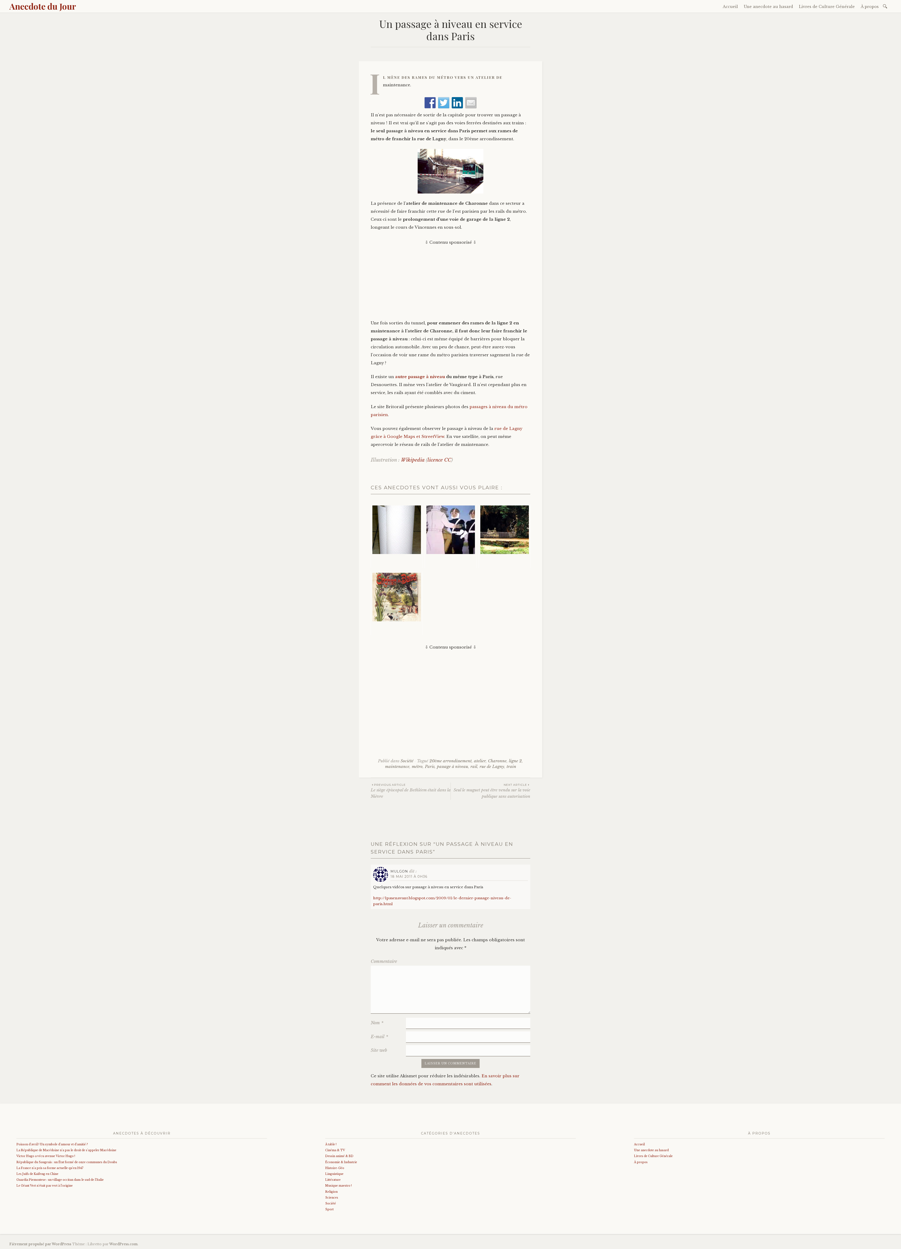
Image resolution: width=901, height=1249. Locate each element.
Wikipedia (412, 460)
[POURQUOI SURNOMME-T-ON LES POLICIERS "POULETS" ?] (451, 536)
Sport (329, 1209)
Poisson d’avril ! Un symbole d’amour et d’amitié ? (52, 1144)
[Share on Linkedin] (457, 102)
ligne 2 (515, 761)
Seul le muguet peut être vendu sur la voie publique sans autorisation (492, 791)
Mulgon (399, 871)
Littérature (333, 1179)
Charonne (497, 761)
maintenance (397, 766)
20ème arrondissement (450, 761)
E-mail (379, 1036)
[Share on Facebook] (430, 102)
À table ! (330, 1144)
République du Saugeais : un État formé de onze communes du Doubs (66, 1162)
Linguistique (334, 1174)
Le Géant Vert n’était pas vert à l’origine (44, 1185)
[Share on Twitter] (443, 102)
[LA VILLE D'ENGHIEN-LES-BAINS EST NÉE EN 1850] (397, 603)
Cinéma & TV (335, 1150)
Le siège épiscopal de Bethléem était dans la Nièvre (410, 791)
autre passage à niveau (420, 376)
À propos (870, 6)
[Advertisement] (450, 279)
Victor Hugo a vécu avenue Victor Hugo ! (45, 1156)
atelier (480, 761)
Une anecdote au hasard (768, 6)
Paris (430, 766)
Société (407, 761)
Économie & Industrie (341, 1162)
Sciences (331, 1197)
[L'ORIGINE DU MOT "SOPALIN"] (397, 536)
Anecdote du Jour (42, 6)
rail (473, 766)
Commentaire (384, 961)
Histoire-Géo (334, 1168)
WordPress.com (123, 1244)
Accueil (730, 6)
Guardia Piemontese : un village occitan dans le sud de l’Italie (60, 1179)
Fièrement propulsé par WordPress (40, 1244)
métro (417, 766)
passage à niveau (452, 766)
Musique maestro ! (338, 1185)
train (511, 766)
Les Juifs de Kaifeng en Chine (37, 1174)
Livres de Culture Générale (827, 6)
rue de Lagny (492, 766)
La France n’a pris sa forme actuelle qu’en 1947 (49, 1168)
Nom (377, 1022)
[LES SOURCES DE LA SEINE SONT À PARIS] (505, 536)
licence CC (439, 460)
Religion (331, 1191)
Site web (379, 1050)
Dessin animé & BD (339, 1156)
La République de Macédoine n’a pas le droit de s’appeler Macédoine (66, 1150)
